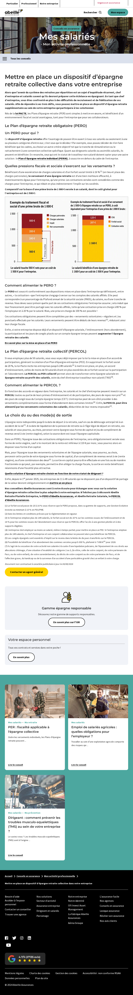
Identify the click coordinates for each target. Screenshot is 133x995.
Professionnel (28, 3)
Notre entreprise (49, 3)
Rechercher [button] (90, 12)
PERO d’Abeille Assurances (57, 496)
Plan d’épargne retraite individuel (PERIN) (43, 158)
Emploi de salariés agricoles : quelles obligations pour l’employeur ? (94, 731)
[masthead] (14, 12)
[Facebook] (6, 938)
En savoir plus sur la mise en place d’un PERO (31, 343)
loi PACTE (20, 113)
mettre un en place (61, 482)
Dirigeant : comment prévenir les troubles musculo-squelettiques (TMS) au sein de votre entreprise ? (34, 824)
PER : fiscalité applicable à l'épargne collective (28, 729)
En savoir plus (21, 657)
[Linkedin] (29, 938)
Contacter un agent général (26, 572)
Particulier (12, 3)
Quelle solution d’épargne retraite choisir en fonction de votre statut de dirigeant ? (54, 473)
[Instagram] (21, 938)
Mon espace (118, 12)
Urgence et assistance (108, 2)
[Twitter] (14, 938)
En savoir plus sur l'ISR (66, 622)
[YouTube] (8, 945)
